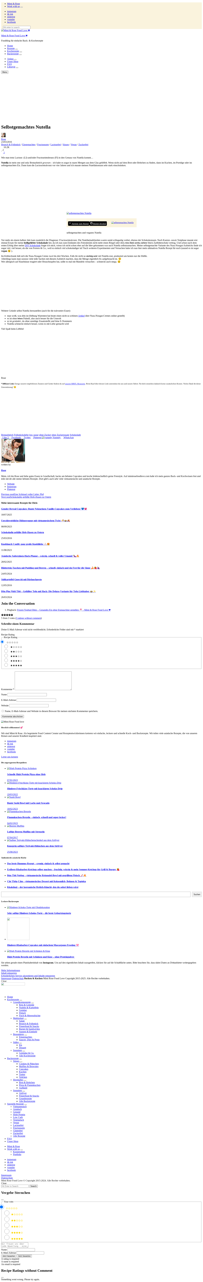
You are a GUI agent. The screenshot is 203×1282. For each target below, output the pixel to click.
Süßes (16, 1042)
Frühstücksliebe (21, 435)
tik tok (10, 14)
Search (33, 1186)
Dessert (22, 1047)
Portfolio (17, 1154)
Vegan (74, 144)
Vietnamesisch (20, 1106)
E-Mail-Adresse (8, 700)
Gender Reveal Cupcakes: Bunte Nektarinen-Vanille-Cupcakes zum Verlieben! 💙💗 (44, 509)
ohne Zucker (45, 435)
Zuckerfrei (83, 144)
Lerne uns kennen (9, 757)
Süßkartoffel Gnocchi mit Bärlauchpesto (21, 579)
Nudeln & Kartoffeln (29, 1007)
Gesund (16, 1112)
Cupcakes (23, 1069)
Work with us (13, 6)
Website (11, 484)
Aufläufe (23, 1088)
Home (10, 45)
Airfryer (23, 1093)
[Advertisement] (101, 96)
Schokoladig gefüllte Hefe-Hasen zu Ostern (22, 532)
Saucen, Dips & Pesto (29, 1039)
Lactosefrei (56, 144)
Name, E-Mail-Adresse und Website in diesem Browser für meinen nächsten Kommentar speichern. (51, 711)
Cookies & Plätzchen (29, 1063)
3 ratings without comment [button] (28, 618)
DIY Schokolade (33, 245)
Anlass (10, 59)
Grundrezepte (25, 1098)
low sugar (33, 435)
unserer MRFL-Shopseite (75, 384)
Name (4, 694)
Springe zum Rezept (80, 224)
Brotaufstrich (7, 435)
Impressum (6, 978)
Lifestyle (11, 67)
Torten (22, 1074)
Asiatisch (17, 1109)
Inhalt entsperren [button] (9, 973)
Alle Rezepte (19, 1136)
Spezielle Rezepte (15, 1104)
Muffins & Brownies (28, 1066)
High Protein (19, 1114)
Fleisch (22, 1013)
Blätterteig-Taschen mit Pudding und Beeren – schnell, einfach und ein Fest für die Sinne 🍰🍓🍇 (50, 568)
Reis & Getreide (26, 1005)
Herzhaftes (18, 1080)
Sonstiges (17, 1050)
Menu (4, 72)
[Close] (2, 1199)
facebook (11, 22)
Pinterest (11, 489)
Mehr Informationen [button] (10, 970)
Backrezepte (13, 53)
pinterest (11, 16)
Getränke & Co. (26, 1053)
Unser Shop (12, 61)
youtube (11, 19)
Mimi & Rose (13, 3)
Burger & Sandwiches (29, 1029)
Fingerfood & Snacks (29, 1026)
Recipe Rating (8, 634)
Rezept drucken (99, 224)
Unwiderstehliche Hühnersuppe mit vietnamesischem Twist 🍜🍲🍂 (35, 520)
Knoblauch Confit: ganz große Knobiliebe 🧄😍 (25, 544)
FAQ (9, 64)
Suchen (197, 894)
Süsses (66, 144)
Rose (3, 139)
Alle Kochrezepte (27, 1055)
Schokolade (75, 435)
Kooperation (19, 1151)
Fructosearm (43, 144)
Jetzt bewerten (8, 1256)
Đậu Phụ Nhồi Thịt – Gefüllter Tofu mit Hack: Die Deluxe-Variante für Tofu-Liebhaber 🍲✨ (48, 591)
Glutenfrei (18, 1130)
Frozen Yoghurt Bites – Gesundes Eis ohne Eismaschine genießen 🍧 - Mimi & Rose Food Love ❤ (64, 610)
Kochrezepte (13, 51)
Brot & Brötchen (27, 1082)
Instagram (11, 486)
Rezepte (11, 48)
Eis (20, 1045)
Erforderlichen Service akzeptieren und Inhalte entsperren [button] (28, 975)
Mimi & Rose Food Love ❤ (14, 35)
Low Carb (18, 1117)
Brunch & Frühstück (11, 144)
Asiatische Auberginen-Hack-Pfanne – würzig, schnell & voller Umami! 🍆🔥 (40, 556)
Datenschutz (18, 978)
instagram (11, 11)
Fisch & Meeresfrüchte (29, 1015)
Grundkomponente (22, 1002)
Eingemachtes (28, 144)
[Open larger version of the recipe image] (122, 222)
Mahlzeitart (18, 1018)
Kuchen (22, 1071)
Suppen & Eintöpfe (28, 1031)
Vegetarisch (18, 1120)
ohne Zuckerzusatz (60, 435)
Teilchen (23, 1077)
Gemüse (23, 1010)
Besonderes (18, 1034)
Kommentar (7, 689)
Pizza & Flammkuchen (29, 1085)
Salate (22, 1021)
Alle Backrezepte (27, 1101)
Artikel (81, 316)
